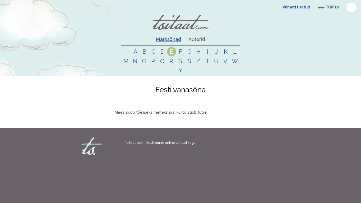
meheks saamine (185, 121)
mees (151, 121)
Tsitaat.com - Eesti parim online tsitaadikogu (160, 142)
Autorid (196, 39)
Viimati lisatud (296, 7)
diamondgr (129, 121)
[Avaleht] (180, 22)
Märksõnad (168, 39)
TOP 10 (332, 7)
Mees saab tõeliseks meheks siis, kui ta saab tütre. (160, 112)
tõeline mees (164, 121)
